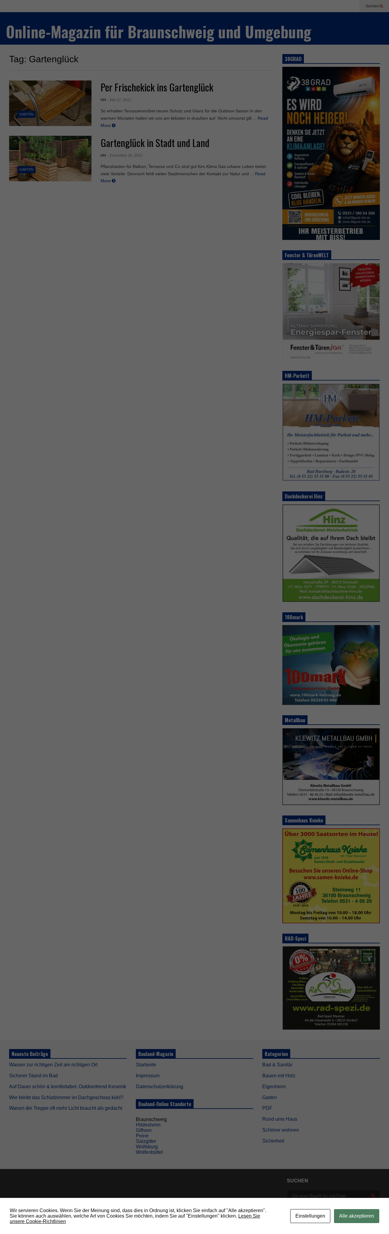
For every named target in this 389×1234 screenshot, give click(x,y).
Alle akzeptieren (356, 1216)
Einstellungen (310, 1216)
